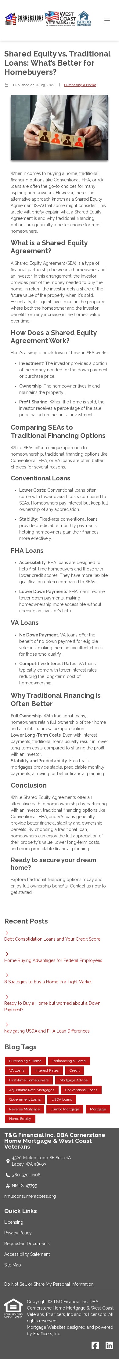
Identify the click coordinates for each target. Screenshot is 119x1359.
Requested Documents (27, 1243)
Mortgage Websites (47, 1327)
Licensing (13, 1222)
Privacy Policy (18, 1232)
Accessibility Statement (27, 1254)
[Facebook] (95, 1345)
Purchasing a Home (80, 85)
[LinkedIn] (109, 1345)
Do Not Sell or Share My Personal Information (49, 1284)
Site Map (12, 1264)
